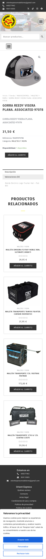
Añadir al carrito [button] (23, 266)
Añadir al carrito (17, 155)
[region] (23, 534)
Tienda (12, 96)
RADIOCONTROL (23, 96)
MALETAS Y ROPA (19, 141)
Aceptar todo (23, 540)
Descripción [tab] (10, 172)
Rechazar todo (23, 553)
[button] (41, 21)
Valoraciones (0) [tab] (12, 177)
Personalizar (23, 546)
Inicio (5, 96)
